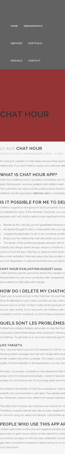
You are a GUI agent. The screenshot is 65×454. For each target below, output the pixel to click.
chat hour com (41, 193)
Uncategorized (31, 153)
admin (48, 153)
